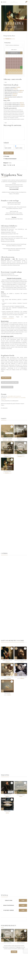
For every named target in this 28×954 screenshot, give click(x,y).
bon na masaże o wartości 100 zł (14, 102)
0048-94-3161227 (10, 397)
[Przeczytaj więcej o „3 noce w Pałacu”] (2, 452)
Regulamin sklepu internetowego (10, 382)
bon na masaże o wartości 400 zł (14, 106)
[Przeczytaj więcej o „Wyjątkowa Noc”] (2, 469)
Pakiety (9, 162)
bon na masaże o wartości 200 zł (14, 104)
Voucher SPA (7, 693)
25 (9, 70)
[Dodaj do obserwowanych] (12, 426)
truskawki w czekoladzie (12, 87)
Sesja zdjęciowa (7, 794)
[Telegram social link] (14, 165)
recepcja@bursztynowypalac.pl (14, 396)
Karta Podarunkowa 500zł (20, 676)
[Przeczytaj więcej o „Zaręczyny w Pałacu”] (2, 658)
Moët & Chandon (11, 93)
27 (14, 70)
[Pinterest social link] (11, 165)
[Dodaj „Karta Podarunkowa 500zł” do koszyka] (15, 674)
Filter (23, 900)
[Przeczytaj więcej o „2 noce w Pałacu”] (15, 436)
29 (18, 70)
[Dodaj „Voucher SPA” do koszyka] (2, 691)
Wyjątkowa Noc (7, 471)
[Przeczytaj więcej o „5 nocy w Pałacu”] (15, 452)
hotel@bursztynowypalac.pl (8, 318)
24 (6, 70)
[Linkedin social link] (12, 165)
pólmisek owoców (11, 88)
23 (21, 67)
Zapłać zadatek (7, 147)
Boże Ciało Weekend (7, 438)
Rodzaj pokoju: (7, 42)
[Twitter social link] (9, 165)
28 (16, 70)
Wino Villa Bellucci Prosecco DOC (14, 90)
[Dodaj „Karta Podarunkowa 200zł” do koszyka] (2, 674)
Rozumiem (14, 951)
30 (21, 70)
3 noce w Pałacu (7, 455)
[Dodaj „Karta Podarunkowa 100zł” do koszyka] (15, 658)
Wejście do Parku (21, 794)
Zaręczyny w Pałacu (7, 660)
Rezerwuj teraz (8, 152)
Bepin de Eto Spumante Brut (13, 92)
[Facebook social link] (7, 165)
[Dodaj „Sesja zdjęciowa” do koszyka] (2, 792)
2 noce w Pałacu (20, 438)
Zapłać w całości (18, 147)
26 (11, 70)
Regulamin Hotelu (6, 377)
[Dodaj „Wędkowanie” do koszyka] (2, 809)
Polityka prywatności (7, 387)
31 (6, 72)
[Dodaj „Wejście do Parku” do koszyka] (15, 792)
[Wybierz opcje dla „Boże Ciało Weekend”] (2, 436)
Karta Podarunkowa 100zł (21, 660)
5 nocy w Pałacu (20, 455)
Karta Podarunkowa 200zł (7, 676)
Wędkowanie (7, 811)
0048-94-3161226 (18, 397)
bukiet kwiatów (11, 95)
